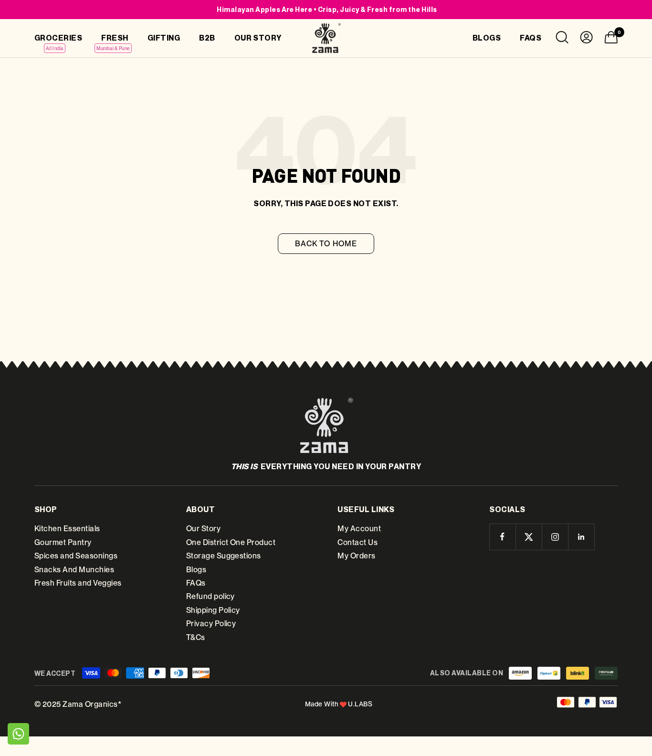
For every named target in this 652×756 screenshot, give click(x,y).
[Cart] (611, 39)
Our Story (203, 528)
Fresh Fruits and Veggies (78, 583)
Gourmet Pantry (63, 542)
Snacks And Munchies (74, 569)
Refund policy (210, 596)
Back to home (326, 243)
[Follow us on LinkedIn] (581, 537)
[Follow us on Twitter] (528, 537)
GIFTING (163, 37)
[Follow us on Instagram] (555, 537)
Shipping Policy (213, 610)
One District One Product (231, 542)
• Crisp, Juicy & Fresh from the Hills (327, 9)
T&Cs (195, 637)
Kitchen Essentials (67, 528)
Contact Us (357, 542)
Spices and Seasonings (75, 555)
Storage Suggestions (223, 555)
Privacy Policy (211, 623)
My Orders (356, 555)
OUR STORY (258, 37)
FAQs (196, 583)
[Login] (586, 39)
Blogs (196, 569)
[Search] (562, 39)
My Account (359, 528)
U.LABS (360, 704)
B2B (207, 37)
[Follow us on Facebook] (502, 537)
